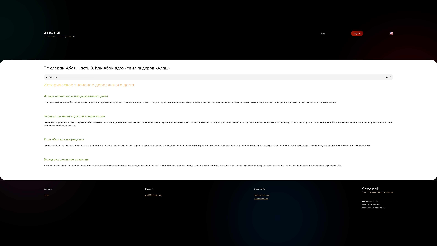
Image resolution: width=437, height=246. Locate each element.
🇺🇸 (391, 33)
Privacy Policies (261, 198)
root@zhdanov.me (153, 195)
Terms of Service (261, 195)
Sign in (357, 33)
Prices (322, 33)
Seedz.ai (52, 32)
